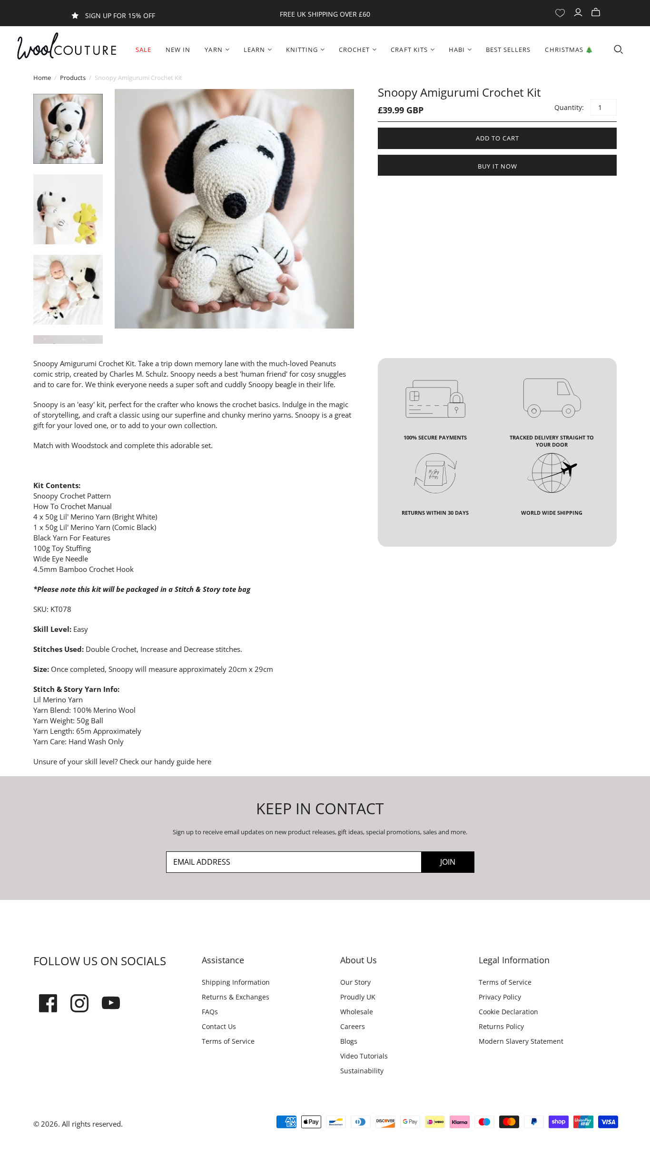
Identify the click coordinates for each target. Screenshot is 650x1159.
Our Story (355, 982)
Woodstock (89, 445)
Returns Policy (501, 1026)
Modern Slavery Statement (521, 1041)
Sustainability (362, 1070)
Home (42, 77)
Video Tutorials (364, 1055)
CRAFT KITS (409, 49)
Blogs (348, 1041)
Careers (352, 1026)
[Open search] (618, 49)
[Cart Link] (597, 12)
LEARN (254, 49)
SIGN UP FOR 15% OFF (120, 15)
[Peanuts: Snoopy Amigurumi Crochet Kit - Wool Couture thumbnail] (68, 129)
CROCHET (354, 49)
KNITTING (302, 49)
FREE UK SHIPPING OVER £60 (325, 14)
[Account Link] (579, 12)
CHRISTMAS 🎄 (569, 49)
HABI (457, 49)
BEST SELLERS (508, 49)
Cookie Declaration (508, 1011)
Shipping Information (236, 982)
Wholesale (356, 1011)
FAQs (210, 1011)
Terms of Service (228, 1041)
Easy (80, 629)
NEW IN (178, 49)
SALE (143, 49)
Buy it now (497, 166)
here (203, 761)
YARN (213, 49)
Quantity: (568, 107)
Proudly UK (357, 996)
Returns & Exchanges (235, 996)
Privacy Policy (500, 996)
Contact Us (219, 1026)
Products (73, 77)
